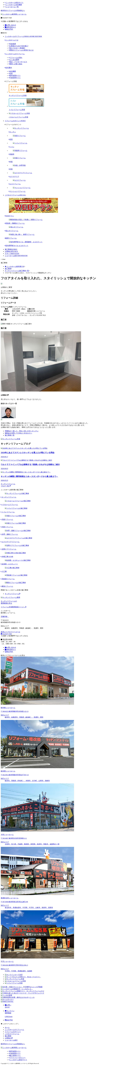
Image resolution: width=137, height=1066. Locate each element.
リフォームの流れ (15, 57)
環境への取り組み (15, 64)
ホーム (7, 1027)
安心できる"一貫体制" (17, 48)
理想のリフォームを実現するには (21, 50)
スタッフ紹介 (12, 253)
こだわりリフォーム (15, 195)
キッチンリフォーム (12, 594)
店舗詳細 (4, 616)
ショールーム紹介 (16, 255)
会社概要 (12, 71)
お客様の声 (11, 251)
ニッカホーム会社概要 (13, 5)
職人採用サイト (15, 1055)
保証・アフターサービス (18, 62)
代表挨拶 (12, 44)
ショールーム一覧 (12, 7)
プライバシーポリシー (17, 1057)
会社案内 (8, 67)
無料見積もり (11, 27)
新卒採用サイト (15, 75)
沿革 (11, 73)
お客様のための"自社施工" (18, 46)
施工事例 (11, 249)
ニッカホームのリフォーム (23, 36)
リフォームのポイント (15, 121)
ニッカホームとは (11, 40)
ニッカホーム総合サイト (14, 2)
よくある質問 (14, 60)
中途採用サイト (15, 78)
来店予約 (10, 29)
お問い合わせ (11, 25)
